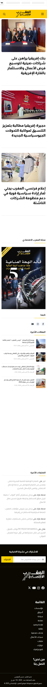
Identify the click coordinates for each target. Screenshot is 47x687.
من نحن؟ (39, 659)
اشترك (7, 559)
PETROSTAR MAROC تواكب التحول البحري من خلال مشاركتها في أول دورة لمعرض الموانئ (26, 532)
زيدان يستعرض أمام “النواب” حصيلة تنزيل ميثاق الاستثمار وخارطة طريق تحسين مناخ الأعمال (24, 498)
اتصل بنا (39, 663)
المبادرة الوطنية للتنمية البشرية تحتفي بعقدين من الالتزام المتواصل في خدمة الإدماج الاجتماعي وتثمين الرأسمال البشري (26, 484)
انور (44, 481)
